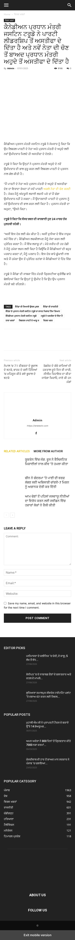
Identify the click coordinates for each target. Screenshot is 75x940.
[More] (43, 77)
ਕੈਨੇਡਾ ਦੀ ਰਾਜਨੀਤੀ (50, 306)
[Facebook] (8, 77)
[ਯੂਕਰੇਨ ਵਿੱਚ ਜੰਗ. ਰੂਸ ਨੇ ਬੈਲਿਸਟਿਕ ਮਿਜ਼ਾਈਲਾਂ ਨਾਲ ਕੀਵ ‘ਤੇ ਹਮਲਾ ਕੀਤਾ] (13, 464)
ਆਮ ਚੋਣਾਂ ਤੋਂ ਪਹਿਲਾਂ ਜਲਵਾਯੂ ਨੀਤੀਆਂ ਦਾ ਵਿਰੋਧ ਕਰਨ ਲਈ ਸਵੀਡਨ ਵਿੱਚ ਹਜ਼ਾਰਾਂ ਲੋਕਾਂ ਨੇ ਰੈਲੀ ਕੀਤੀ (47, 500)
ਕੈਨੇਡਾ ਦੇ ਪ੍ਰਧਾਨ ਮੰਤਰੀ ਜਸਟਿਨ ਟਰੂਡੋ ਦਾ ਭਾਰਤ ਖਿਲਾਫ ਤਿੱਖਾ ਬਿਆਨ (33, 311)
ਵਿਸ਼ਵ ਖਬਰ (48, 320)
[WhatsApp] (34, 77)
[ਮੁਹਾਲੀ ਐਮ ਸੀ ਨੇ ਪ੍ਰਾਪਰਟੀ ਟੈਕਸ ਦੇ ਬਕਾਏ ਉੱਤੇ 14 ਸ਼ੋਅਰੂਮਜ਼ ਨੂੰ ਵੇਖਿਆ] (13, 727)
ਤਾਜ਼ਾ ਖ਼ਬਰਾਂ (10, 320)
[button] (6, 5)
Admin (10, 68)
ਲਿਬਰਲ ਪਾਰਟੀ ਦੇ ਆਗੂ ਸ (29, 320)
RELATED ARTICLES (17, 451)
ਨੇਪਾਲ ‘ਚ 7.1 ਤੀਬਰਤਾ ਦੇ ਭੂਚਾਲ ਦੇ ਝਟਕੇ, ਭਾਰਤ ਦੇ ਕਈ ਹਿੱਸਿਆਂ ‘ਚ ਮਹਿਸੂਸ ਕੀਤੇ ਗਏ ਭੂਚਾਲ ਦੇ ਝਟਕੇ (21, 372)
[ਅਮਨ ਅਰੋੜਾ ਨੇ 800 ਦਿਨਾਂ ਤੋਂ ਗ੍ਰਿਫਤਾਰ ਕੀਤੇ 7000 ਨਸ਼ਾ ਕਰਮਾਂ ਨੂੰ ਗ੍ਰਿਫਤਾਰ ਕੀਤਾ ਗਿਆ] (13, 746)
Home (7, 14)
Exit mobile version (38, 935)
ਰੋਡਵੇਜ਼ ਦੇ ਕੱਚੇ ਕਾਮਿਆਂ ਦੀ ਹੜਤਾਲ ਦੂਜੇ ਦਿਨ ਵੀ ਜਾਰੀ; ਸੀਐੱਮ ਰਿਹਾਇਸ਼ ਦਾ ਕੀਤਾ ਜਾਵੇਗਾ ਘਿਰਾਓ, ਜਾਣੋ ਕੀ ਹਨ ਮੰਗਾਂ (56, 374)
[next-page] (12, 515)
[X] (16, 77)
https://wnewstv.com (37, 425)
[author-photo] (37, 415)
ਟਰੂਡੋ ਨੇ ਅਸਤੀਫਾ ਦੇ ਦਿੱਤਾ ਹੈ (52, 315)
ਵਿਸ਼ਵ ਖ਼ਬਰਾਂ (19, 14)
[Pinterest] (25, 77)
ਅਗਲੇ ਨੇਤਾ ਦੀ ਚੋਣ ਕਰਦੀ (57, 189)
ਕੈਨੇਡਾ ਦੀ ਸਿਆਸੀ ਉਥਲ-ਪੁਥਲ (27, 306)
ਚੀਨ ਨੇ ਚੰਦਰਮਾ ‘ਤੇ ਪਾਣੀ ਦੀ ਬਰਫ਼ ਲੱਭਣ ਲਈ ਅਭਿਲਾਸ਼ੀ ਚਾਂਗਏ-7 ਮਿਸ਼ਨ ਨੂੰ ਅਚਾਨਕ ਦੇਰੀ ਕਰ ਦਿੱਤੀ (47, 482)
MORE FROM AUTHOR (48, 451)
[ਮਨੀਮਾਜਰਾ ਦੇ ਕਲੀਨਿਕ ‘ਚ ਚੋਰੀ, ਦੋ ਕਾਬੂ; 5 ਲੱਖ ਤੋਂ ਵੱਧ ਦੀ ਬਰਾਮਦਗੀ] (13, 661)
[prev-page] (6, 515)
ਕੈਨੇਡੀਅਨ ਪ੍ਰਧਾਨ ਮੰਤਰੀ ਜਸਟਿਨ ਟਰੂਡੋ (21, 315)
